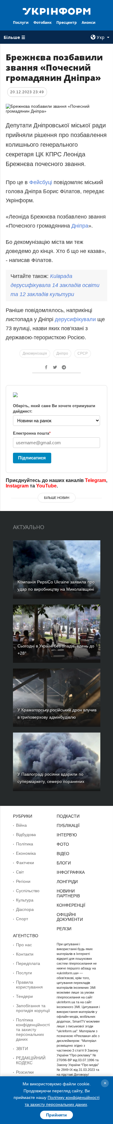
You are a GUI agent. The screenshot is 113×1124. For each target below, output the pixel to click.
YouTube (46, 485)
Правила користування (29, 984)
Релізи (64, 928)
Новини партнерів (68, 893)
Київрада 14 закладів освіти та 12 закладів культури (55, 285)
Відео (63, 853)
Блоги (64, 863)
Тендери (24, 996)
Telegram (95, 480)
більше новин (56, 498)
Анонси (89, 22)
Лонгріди (67, 881)
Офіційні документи (70, 917)
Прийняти (56, 1115)
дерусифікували (76, 319)
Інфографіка (71, 872)
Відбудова (26, 834)
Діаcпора (25, 909)
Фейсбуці (40, 182)
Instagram (17, 485)
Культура (24, 900)
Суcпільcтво (27, 890)
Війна (21, 825)
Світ (20, 872)
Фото (63, 844)
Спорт (22, 918)
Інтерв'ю (67, 834)
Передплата (28, 963)
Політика (24, 843)
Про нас (24, 944)
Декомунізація (35, 353)
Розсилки (25, 1072)
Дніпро (62, 353)
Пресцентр (66, 22)
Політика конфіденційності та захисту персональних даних (33, 1029)
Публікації (68, 825)
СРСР (82, 353)
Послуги (21, 22)
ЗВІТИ (22, 1048)
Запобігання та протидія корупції (33, 1008)
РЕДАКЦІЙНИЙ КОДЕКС (31, 1060)
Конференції (71, 905)
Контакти (24, 954)
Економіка (26, 853)
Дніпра (79, 226)
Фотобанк (42, 22)
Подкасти (68, 816)
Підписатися (32, 457)
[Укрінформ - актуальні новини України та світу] (57, 11)
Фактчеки (25, 862)
